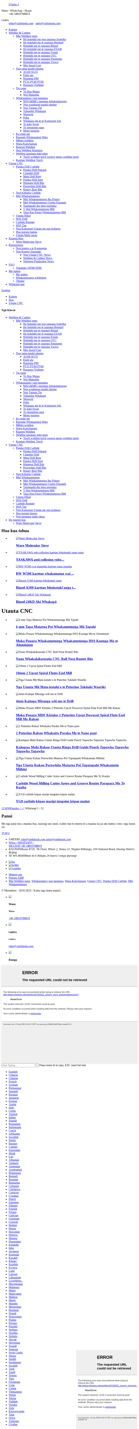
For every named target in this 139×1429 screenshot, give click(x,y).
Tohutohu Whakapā (34, 111)
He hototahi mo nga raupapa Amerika (44, 39)
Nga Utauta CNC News (37, 254)
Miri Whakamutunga (28, 196)
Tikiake (20, 280)
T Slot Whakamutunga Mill (38, 209)
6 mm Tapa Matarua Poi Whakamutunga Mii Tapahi (56, 627)
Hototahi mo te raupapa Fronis (40, 52)
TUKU (5, 833)
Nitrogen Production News (38, 261)
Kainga (13, 29)
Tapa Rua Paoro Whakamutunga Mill (44, 212)
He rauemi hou (17, 519)
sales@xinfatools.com (47, 23)
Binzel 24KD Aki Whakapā (36, 602)
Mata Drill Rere (32, 176)
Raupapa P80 (31, 78)
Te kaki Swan (31, 124)
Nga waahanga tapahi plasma (40, 104)
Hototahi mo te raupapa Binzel (40, 45)
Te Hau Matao (31, 91)
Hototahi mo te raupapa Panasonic (42, 58)
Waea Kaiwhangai (26, 143)
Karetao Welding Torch (29, 160)
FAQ (11, 264)
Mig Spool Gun (32, 65)
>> (22, 808)
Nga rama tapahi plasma (29, 68)
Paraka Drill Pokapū (34, 169)
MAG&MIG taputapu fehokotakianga (45, 101)
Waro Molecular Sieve (28, 241)
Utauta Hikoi (23, 215)
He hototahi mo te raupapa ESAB (42, 49)
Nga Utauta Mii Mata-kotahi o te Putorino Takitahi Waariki (61, 687)
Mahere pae (15, 874)
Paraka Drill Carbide (27, 166)
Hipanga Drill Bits (33, 182)
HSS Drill (21, 218)
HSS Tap (21, 225)
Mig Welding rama (26, 36)
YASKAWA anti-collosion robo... (40, 559)
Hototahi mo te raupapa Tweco (40, 62)
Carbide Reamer (25, 222)
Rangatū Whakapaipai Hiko (32, 137)
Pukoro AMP (16, 877)
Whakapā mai (16, 284)
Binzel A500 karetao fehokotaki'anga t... (46, 587)
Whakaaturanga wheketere (31, 277)
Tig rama (21, 88)
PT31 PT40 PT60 (33, 81)
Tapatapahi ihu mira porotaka (39, 205)
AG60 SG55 (30, 71)
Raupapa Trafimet (33, 85)
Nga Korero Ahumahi (28, 251)
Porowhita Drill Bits (34, 186)
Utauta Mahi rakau (26, 235)
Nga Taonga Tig (32, 107)
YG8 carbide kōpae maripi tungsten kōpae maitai (53, 801)
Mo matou (14, 271)
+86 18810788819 (19, 918)
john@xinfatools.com (21, 23)
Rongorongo (16, 245)
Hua (11, 299)
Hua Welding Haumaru (29, 150)
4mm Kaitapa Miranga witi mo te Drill (44, 701)
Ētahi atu (28, 75)
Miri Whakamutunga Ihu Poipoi (41, 199)
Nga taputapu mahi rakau (30, 516)
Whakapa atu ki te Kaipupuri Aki (42, 120)
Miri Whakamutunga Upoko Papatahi (44, 202)
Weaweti (28, 114)
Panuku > (15, 808)
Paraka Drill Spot (33, 179)
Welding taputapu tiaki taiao (32, 153)
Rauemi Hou (16, 238)
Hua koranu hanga (26, 231)
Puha (26, 117)
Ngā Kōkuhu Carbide (28, 192)
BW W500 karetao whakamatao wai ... (45, 573)
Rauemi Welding (25, 147)
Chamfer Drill (31, 173)
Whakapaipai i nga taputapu (32, 98)
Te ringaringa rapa (33, 127)
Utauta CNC (16, 163)
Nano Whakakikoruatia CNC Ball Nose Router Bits (54, 659)
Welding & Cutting (19, 32)
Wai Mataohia (31, 94)
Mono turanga (31, 130)
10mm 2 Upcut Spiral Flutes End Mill (44, 673)
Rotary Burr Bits (32, 189)
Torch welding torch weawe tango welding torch (51, 156)
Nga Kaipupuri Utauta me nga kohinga (38, 228)
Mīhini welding (24, 140)
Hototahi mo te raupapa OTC (40, 55)
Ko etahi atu (23, 134)
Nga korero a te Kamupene (31, 248)
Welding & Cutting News (37, 258)
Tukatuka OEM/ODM (28, 267)
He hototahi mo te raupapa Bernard (43, 42)
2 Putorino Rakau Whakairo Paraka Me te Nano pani (56, 733)
